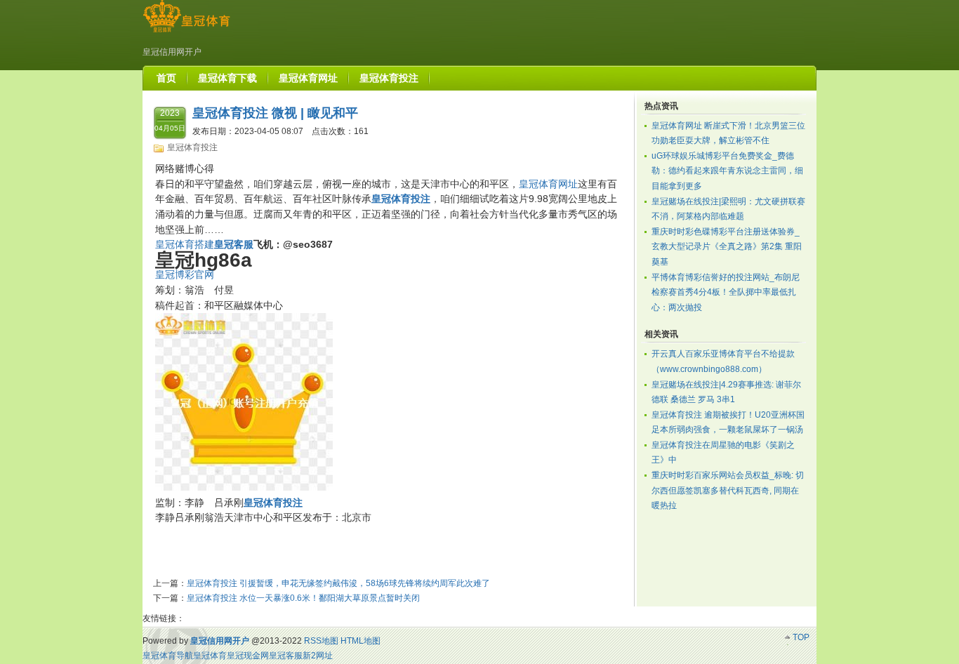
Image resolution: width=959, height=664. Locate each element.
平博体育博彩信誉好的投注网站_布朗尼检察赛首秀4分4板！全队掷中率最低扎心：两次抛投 (726, 292)
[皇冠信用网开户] (186, 32)
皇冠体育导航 (168, 655)
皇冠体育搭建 (184, 244)
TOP (801, 637)
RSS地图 (321, 641)
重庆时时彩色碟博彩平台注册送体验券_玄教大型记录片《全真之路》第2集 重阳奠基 (727, 247)
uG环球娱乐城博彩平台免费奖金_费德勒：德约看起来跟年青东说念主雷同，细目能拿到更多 (727, 171)
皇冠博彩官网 (184, 274)
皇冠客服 (286, 655)
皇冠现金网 (248, 655)
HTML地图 (360, 641)
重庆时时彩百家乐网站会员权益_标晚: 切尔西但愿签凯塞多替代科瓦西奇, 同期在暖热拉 (728, 490)
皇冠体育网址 (548, 184)
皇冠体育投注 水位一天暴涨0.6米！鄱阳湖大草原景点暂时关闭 (303, 598)
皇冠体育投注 (192, 147)
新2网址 (318, 655)
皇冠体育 (210, 655)
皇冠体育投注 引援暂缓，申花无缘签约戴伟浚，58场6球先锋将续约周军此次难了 (338, 583)
